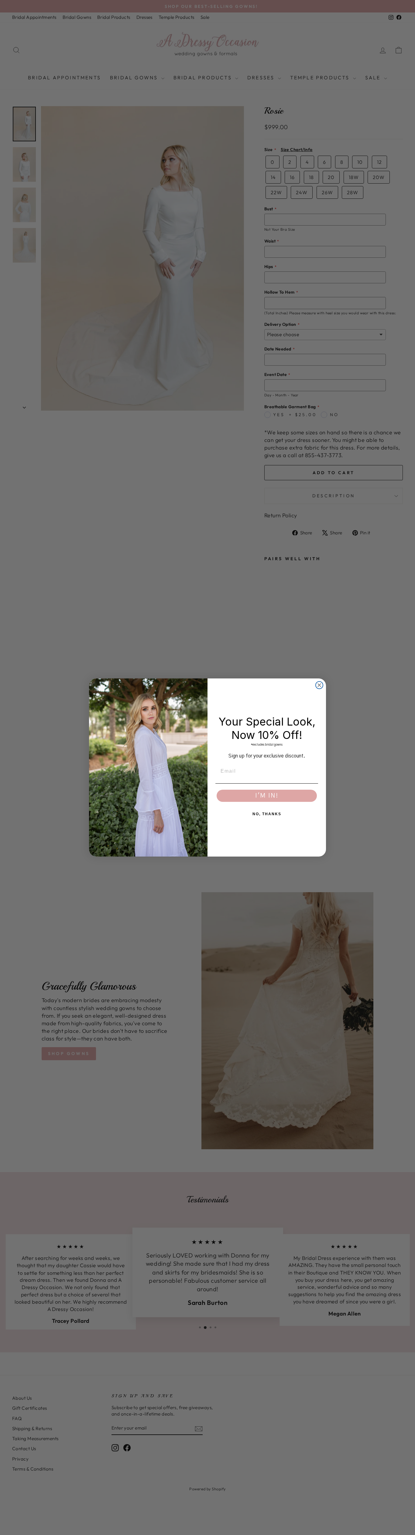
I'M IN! (266, 796)
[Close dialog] (319, 685)
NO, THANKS (266, 814)
